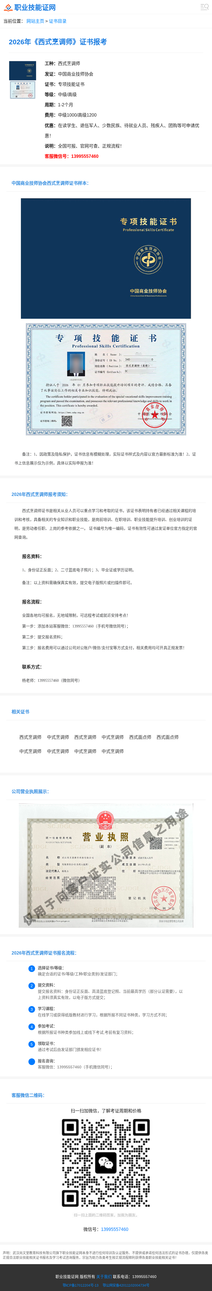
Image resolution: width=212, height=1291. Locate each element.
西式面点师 (140, 737)
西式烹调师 (30, 737)
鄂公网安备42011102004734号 (126, 1285)
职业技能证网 (35, 7)
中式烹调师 (58, 737)
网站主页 (35, 21)
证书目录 (58, 21)
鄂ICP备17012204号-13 (82, 1285)
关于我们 (104, 1277)
